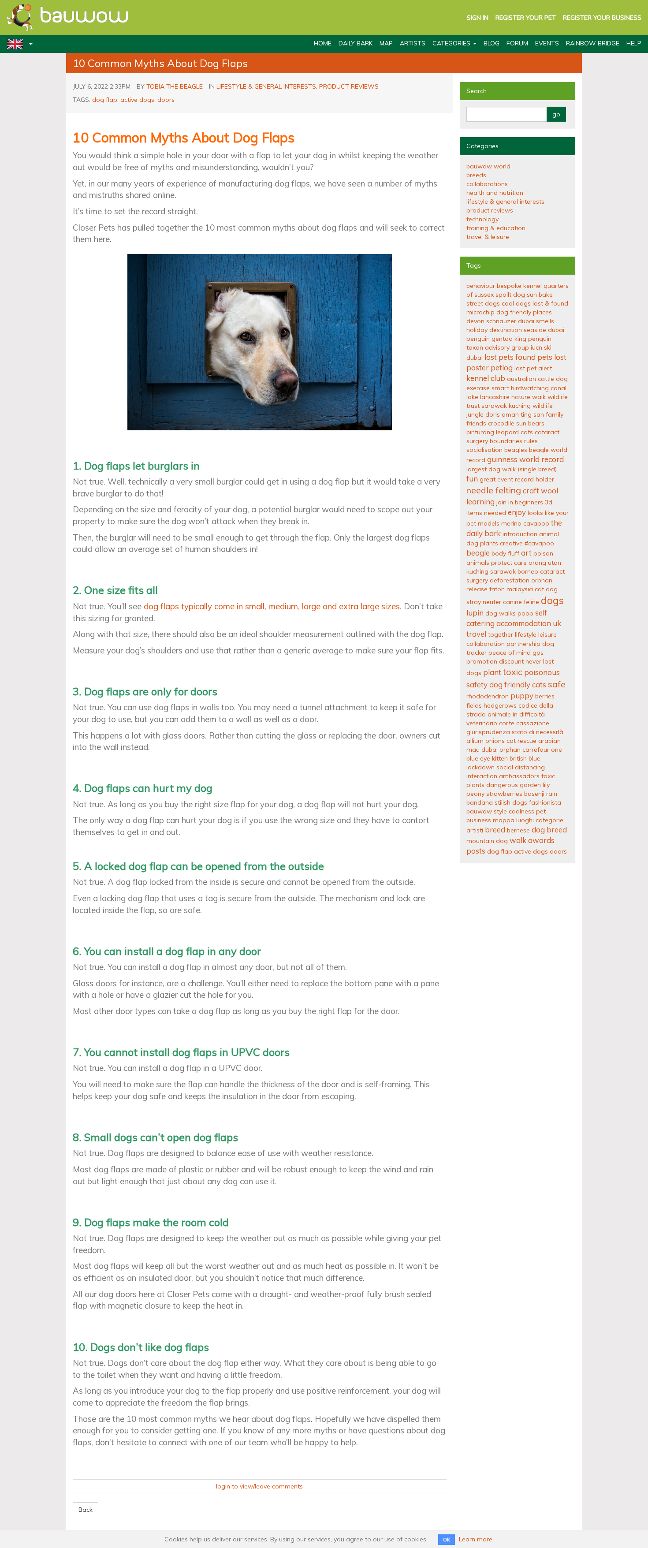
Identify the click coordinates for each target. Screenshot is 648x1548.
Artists (412, 43)
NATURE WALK (528, 397)
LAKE (472, 397)
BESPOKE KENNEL (519, 286)
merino (511, 523)
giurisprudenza (488, 732)
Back (85, 1510)
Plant (492, 672)
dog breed (549, 829)
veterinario (481, 723)
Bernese (518, 830)
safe (557, 684)
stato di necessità (537, 732)
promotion (481, 661)
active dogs (137, 100)
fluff (513, 553)
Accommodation (523, 623)
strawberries (504, 794)
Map (386, 43)
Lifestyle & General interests (266, 86)
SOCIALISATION (484, 450)
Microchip (480, 312)
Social (504, 767)
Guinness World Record (525, 459)
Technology (482, 219)
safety (477, 684)
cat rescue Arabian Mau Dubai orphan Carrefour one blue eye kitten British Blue (514, 749)
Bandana (479, 802)
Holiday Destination (494, 330)
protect (501, 563)
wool (549, 490)
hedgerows (500, 705)
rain (551, 794)
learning (480, 501)
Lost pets (499, 357)
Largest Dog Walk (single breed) (511, 469)
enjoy (517, 512)
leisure (547, 634)
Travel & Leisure (487, 237)
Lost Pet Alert (533, 368)
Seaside (535, 330)
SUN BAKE (540, 294)
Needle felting (493, 490)
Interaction (481, 776)
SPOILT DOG (510, 294)
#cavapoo (539, 543)
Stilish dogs (511, 802)
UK (557, 623)
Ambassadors (519, 776)
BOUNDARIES (506, 441)
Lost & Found (550, 303)
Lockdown (480, 767)
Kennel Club (485, 378)
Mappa (503, 820)
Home (322, 43)
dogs (552, 600)
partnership (523, 644)
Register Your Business (602, 18)
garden (530, 785)
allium (475, 741)
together (500, 634)
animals (477, 563)
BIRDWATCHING (530, 388)
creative (511, 543)
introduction (520, 534)
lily (546, 785)
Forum (517, 43)
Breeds (476, 175)
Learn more (475, 1539)
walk (518, 840)
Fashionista (545, 802)
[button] (16, 44)
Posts (475, 850)
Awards (541, 840)
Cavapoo (536, 523)
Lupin (475, 612)
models (488, 523)
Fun (472, 478)
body (499, 553)
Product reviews (349, 86)
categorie (549, 820)
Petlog (502, 367)
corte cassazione (524, 723)
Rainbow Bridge (592, 43)
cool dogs (516, 303)
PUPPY (521, 695)
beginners (529, 502)
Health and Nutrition (494, 193)
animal (549, 534)
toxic (512, 671)
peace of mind (509, 653)
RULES (531, 441)
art (526, 552)
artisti (474, 830)
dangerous (502, 785)
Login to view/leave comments (259, 1486)
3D (548, 502)
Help (633, 43)
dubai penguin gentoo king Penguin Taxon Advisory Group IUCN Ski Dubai (515, 344)
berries (545, 696)
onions (495, 741)
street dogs (483, 303)
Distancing (530, 767)
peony (475, 794)
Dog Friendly (509, 684)
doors (166, 100)
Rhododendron (487, 696)
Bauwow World (488, 166)
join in (504, 502)
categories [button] (452, 43)
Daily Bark (355, 43)
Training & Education (495, 228)
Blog (491, 43)
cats (539, 684)
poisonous (542, 672)
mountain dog (487, 841)
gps (538, 653)
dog (472, 543)
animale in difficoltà (516, 714)
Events (547, 43)
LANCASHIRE (495, 397)
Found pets (533, 357)
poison (543, 553)
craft (531, 490)
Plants (489, 543)
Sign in (477, 18)
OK (446, 1540)
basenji (534, 794)
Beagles (515, 450)
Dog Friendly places (524, 312)
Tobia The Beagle (174, 86)
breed (495, 829)
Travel (476, 633)
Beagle (478, 552)
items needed (486, 513)
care (520, 563)
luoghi (525, 820)
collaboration (485, 644)
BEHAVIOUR (480, 286)
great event (496, 479)
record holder (534, 479)
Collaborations (487, 184)
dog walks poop (509, 613)
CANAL (558, 388)
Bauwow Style (486, 811)
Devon (475, 321)
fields (474, 705)
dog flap (104, 100)
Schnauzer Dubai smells (520, 321)
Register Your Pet (525, 18)
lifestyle (525, 634)
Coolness (521, 811)
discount (511, 661)
